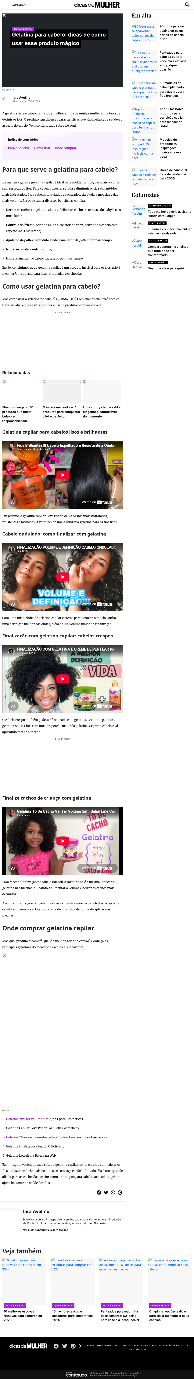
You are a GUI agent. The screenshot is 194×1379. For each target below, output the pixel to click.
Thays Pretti (157, 223)
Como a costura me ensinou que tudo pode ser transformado (168, 251)
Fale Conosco (137, 1349)
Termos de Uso (122, 1345)
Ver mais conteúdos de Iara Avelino (45, 1229)
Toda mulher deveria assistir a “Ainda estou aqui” (169, 214)
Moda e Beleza (23, 29)
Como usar (42, 148)
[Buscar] (187, 4)
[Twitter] (64, 1347)
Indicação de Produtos (173, 1345)
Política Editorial (145, 1345)
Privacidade (104, 1345)
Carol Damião (157, 262)
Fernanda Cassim (160, 206)
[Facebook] (56, 1347)
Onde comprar (65, 148)
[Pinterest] (73, 1347)
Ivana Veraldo (158, 241)
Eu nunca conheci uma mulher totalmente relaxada (170, 231)
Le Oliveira (8, 89)
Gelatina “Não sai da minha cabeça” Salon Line (41, 1137)
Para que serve (19, 148)
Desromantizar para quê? (166, 268)
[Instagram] (81, 1347)
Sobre (90, 1345)
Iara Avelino (21, 97)
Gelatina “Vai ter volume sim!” (28, 1119)
